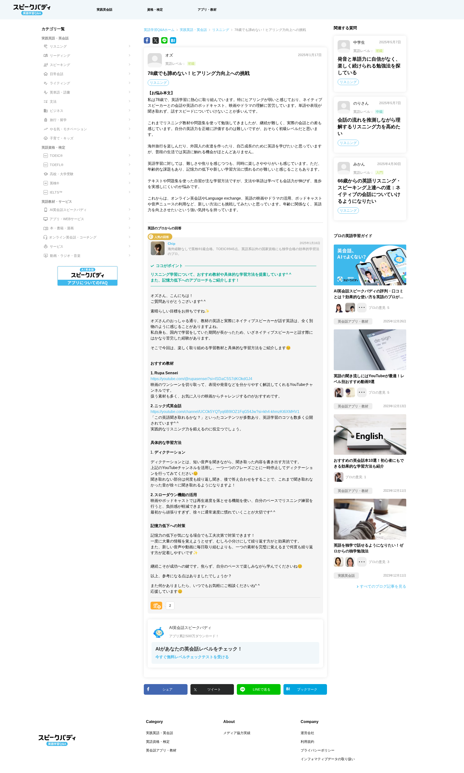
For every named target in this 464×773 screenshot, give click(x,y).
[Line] (164, 40)
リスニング (220, 30)
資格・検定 (155, 9)
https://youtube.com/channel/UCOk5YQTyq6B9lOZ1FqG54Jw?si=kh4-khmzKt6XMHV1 (225, 412)
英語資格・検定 (158, 742)
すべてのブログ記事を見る (383, 586)
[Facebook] (147, 40)
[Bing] (173, 40)
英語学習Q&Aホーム (159, 30)
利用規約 (307, 742)
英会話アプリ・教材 (161, 750)
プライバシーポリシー (317, 750)
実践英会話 (104, 9)
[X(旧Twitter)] (155, 40)
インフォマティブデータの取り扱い (328, 759)
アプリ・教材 (207, 9)
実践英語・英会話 (193, 30)
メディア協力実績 (236, 733)
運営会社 (307, 733)
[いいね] (156, 605)
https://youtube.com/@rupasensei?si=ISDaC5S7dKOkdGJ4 (201, 379)
